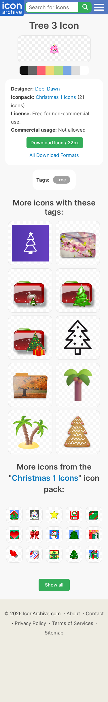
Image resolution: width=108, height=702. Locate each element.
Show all (54, 585)
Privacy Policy (30, 623)
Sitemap (54, 633)
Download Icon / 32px (55, 142)
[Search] (85, 7)
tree (61, 179)
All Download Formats (54, 155)
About (73, 613)
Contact (95, 613)
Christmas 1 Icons (56, 97)
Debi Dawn (47, 89)
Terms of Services (72, 623)
